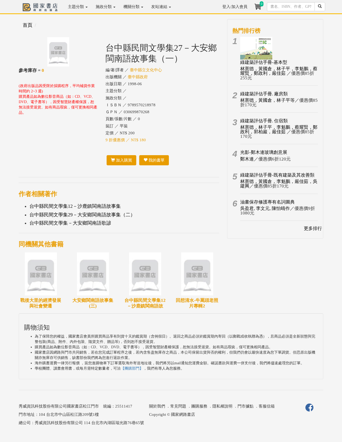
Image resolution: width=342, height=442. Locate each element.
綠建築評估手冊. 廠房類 (264, 93)
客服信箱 (267, 406)
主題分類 (76, 7)
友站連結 (159, 7)
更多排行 (313, 228)
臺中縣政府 (138, 77)
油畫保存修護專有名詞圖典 (267, 202)
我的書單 (156, 160)
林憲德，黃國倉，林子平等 (267, 100)
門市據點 (246, 406)
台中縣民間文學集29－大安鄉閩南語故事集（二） (82, 214)
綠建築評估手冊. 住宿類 (264, 120)
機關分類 (132, 7)
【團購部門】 (132, 368)
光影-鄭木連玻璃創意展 (263, 152)
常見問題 (178, 406)
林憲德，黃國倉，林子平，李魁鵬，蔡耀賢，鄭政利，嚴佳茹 (278, 71)
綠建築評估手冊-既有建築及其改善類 (277, 175)
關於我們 (157, 406)
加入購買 (123, 160)
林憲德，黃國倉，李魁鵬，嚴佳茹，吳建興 (278, 184)
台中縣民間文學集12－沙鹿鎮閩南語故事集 (75, 206)
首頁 (27, 25)
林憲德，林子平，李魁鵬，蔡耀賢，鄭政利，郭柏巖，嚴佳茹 (278, 129)
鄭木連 (247, 159)
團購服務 (199, 406)
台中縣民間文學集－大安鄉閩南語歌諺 (70, 223)
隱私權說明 (222, 406)
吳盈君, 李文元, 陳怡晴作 (265, 208)
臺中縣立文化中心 (146, 70)
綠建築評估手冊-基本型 (263, 62)
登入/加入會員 (234, 7)
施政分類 (104, 7)
